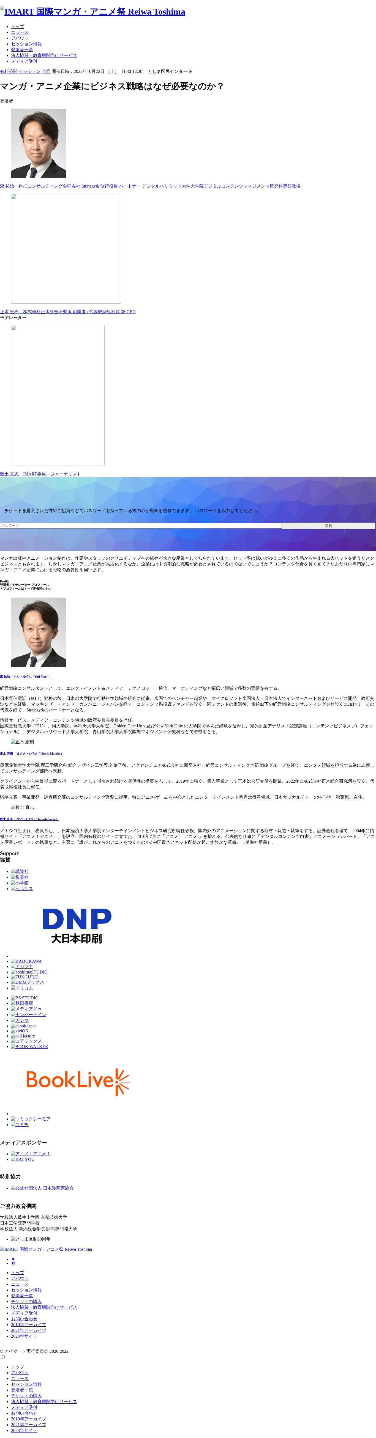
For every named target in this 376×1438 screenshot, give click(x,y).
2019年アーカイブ (28, 1324)
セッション (30, 71)
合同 (46, 71)
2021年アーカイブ (28, 1330)
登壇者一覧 (22, 49)
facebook (13, 1263)
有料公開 (9, 71)
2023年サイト (24, 1336)
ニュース (20, 32)
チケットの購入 (26, 1301)
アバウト (20, 38)
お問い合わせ (24, 1318)
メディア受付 (24, 61)
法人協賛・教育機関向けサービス (44, 55)
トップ (17, 26)
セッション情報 (26, 44)
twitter (13, 1259)
